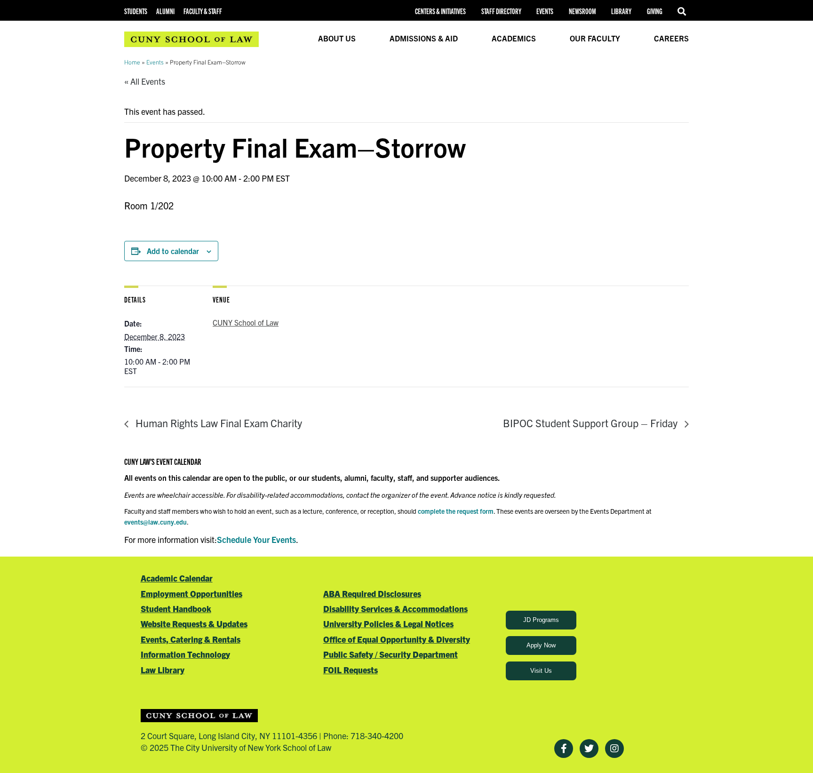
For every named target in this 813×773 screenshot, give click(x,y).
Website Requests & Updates (194, 623)
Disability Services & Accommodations (395, 608)
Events (544, 11)
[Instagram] (614, 748)
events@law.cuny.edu (155, 522)
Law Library (162, 669)
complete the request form (456, 511)
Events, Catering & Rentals (190, 639)
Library (621, 11)
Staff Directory (501, 11)
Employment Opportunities (191, 593)
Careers (671, 38)
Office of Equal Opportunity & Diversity (396, 639)
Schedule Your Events (256, 539)
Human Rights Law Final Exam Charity (217, 422)
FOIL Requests (350, 669)
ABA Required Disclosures (372, 593)
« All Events (144, 81)
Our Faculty (595, 38)
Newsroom (582, 11)
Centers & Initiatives (440, 11)
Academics (514, 38)
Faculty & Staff (202, 11)
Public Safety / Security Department (390, 654)
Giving (654, 11)
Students (135, 11)
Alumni (165, 11)
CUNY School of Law (246, 322)
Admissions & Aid (424, 38)
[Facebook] (563, 748)
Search (683, 11)
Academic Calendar (177, 578)
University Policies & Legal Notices (388, 623)
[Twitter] (589, 748)
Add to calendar (173, 250)
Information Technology (185, 654)
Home (132, 62)
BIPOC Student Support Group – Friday (591, 422)
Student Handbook (176, 608)
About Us (337, 38)
